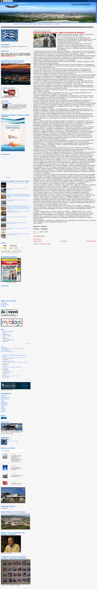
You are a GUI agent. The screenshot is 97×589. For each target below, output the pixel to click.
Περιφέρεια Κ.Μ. (4, 347)
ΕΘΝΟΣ (2, 396)
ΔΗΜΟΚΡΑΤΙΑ (4, 395)
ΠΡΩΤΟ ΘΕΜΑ (4, 405)
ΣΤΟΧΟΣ (3, 406)
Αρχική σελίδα (64, 241)
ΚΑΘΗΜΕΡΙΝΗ (4, 403)
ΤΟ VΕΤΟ (3, 410)
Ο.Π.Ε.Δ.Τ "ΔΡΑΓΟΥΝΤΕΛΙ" (8, 340)
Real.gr (2, 412)
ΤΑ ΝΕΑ (2, 407)
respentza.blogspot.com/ (7, 331)
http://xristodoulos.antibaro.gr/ (7, 351)
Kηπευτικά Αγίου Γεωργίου (8, 361)
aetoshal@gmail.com (5, 47)
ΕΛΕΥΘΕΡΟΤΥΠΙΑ (5, 399)
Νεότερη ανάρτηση (37, 241)
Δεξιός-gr (4, 374)
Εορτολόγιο (8, 177)
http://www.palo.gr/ (5, 349)
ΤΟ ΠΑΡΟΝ (3, 409)
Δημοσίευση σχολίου (37, 238)
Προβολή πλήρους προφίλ (12, 441)
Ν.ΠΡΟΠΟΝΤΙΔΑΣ (5, 304)
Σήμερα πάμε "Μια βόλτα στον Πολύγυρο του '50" (17, 216)
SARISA (4, 333)
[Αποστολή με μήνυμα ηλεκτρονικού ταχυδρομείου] (42, 231)
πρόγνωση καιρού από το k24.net (11, 253)
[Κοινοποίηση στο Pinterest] (47, 231)
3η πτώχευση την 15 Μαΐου (7, 372)
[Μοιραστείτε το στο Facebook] (46, 231)
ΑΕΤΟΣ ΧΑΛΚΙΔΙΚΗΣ (7, 103)
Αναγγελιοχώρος (6, 371)
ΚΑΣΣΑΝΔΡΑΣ (4, 303)
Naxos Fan (4, 366)
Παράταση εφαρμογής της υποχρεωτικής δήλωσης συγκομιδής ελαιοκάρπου (17, 223)
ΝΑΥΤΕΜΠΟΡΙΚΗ (4, 404)
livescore (91, 27)
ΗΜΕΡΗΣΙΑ (3, 402)
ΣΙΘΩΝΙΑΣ (3, 306)
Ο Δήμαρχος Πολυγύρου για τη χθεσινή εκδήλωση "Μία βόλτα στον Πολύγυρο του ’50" (18, 212)
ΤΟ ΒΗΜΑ (3, 408)
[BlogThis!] (43, 231)
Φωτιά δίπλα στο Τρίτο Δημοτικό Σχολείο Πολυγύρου (17, 182)
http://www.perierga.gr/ (5, 350)
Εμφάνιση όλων (27, 343)
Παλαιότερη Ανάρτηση (91, 241)
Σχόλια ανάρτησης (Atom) (45, 243)
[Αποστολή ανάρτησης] (41, 231)
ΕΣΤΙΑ (2, 400)
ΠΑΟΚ (2, 346)
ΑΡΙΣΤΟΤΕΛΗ (4, 302)
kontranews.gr (4, 411)
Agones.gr (88, 27)
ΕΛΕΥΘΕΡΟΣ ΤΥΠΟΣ (5, 398)
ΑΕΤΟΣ (10, 439)
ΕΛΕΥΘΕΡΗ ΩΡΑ (4, 397)
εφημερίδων (14, 282)
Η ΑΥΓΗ (2, 401)
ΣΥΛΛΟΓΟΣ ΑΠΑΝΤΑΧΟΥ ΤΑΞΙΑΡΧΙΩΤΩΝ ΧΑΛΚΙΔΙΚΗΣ (13, 348)
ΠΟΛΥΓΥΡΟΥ (4, 305)
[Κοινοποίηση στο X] (45, 231)
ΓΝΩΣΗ (4, 337)
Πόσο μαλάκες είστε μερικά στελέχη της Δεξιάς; (11, 375)
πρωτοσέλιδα (9, 282)
